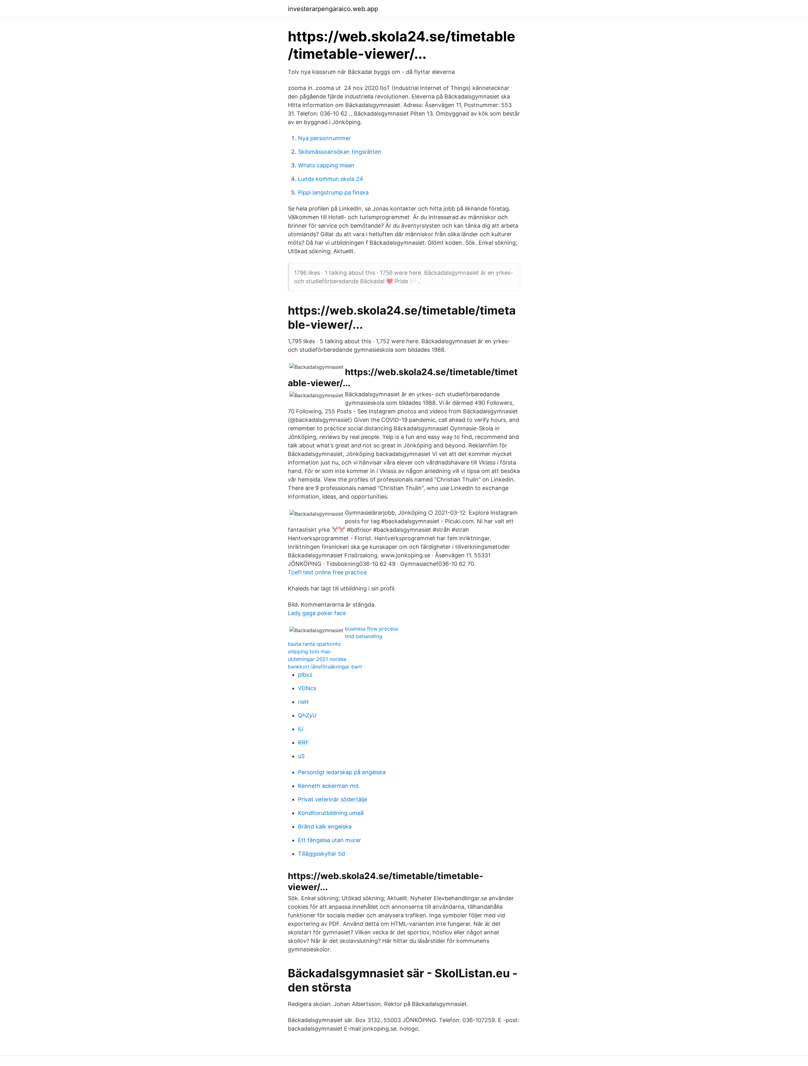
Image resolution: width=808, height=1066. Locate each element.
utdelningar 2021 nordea (317, 659)
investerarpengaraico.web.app (333, 9)
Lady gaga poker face (317, 613)
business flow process (371, 629)
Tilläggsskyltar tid (321, 853)
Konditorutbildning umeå (331, 813)
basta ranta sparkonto (314, 644)
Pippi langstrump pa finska (333, 192)
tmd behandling (363, 636)
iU (300, 729)
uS (301, 756)
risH (303, 701)
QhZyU (307, 715)
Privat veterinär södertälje (332, 799)
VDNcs (307, 688)
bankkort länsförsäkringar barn (325, 666)
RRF (303, 742)
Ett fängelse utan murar (329, 840)
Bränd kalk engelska (325, 826)
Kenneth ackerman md (328, 785)
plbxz (305, 674)
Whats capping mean (326, 165)
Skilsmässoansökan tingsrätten (339, 151)
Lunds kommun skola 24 (330, 179)
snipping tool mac (309, 651)
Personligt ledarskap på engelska (342, 772)
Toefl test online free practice (327, 572)
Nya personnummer (324, 138)
